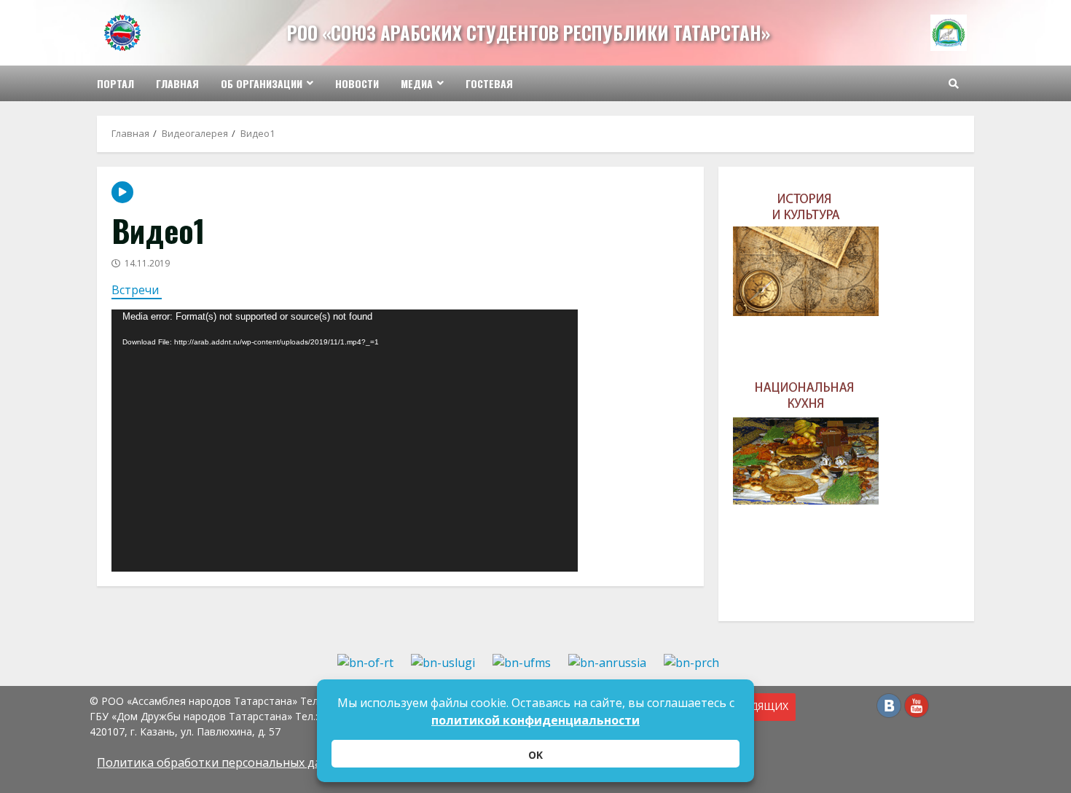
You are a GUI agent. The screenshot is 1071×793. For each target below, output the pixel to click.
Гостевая (489, 83)
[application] (344, 440)
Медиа (417, 83)
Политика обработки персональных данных (223, 762)
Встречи (136, 290)
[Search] (954, 84)
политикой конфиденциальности (535, 720)
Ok (535, 755)
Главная (177, 83)
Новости (357, 83)
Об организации (261, 83)
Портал (115, 83)
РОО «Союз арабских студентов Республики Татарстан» (528, 32)
